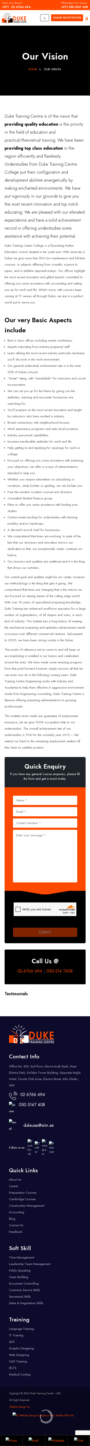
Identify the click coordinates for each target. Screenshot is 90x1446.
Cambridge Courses (22, 1199)
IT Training (16, 1335)
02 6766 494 (32, 1095)
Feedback (15, 1232)
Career (13, 1186)
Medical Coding (19, 1374)
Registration (67, 18)
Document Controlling (24, 1283)
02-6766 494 (29, 971)
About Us (15, 1179)
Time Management (21, 1257)
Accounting (16, 1212)
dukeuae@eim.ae (38, 1125)
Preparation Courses (22, 1193)
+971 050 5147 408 (74, 5)
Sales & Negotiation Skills (26, 1303)
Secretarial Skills (20, 1296)
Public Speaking (19, 1270)
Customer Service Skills (24, 1290)
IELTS (12, 1368)
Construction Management (26, 1206)
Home (32, 69)
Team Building (18, 1277)
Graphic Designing (21, 1348)
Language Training (21, 1329)
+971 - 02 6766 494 (16, 5)
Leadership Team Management (30, 1264)
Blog (12, 1219)
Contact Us (16, 1225)
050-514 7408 (59, 971)
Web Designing (19, 1355)
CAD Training (18, 1361)
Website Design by (19, 1407)
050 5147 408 (30, 1105)
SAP (11, 1342)
